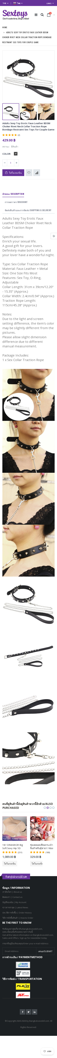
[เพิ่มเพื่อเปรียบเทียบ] (36, 172)
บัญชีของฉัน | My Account (14, 902)
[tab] (13, 194)
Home (4, 27)
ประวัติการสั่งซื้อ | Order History (17, 912)
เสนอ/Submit (45, 951)
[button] (44, 808)
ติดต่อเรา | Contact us (12, 897)
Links (49, 3)
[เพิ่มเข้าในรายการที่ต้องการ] (28, 172)
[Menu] (36, 15)
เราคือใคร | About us (12, 891)
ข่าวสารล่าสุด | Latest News (15, 907)
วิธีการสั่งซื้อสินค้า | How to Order (17, 917)
